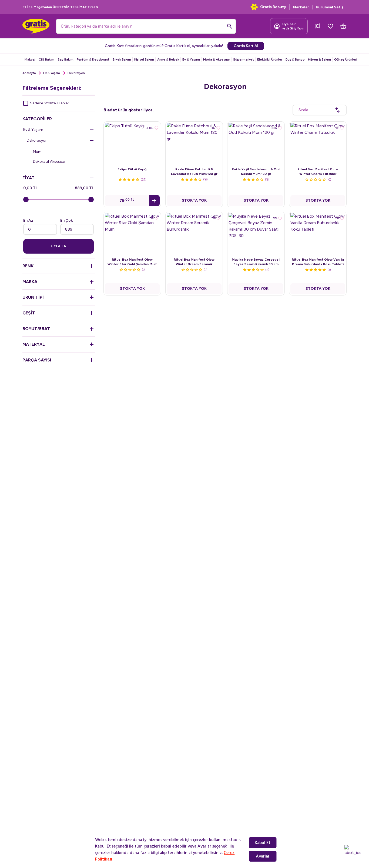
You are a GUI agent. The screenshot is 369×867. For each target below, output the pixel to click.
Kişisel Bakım (144, 59)
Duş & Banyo (295, 59)
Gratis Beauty (273, 7)
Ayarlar (263, 856)
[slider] (26, 199)
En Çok (66, 220)
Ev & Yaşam (191, 59)
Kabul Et (262, 842)
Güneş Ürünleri (345, 59)
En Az (28, 220)
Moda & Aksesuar (216, 59)
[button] (154, 200)
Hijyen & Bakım (319, 59)
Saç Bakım (65, 59)
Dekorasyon (37, 140)
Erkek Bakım (122, 59)
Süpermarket (243, 59)
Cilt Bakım (46, 59)
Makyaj (30, 59)
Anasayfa (29, 73)
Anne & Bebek (168, 59)
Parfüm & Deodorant (93, 59)
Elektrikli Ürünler (269, 59)
